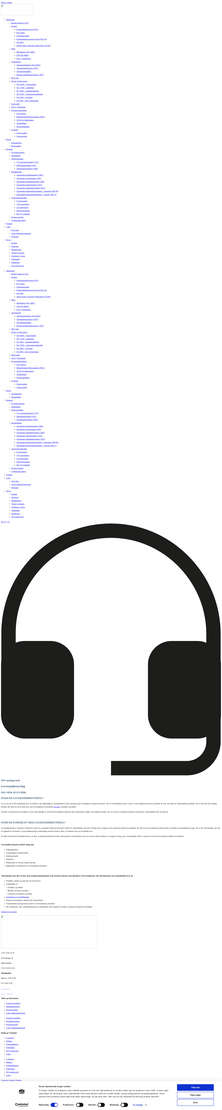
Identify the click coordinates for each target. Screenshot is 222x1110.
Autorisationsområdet (19, 198)
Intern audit (15, 104)
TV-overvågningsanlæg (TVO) (27, 162)
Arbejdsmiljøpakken (23, 71)
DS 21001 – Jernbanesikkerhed (27, 91)
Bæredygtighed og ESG (20, 23)
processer (56, 807)
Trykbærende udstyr (18, 220)
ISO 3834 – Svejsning (24, 97)
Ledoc (8, 227)
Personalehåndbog (23, 127)
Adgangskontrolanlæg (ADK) (27, 169)
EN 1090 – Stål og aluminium (27, 101)
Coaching (14, 130)
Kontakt (14, 243)
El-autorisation (21, 201)
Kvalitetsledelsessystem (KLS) (27, 29)
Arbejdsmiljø (16, 62)
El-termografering (18, 152)
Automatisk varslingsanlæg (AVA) (28, 178)
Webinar (9, 1041)
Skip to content (6, 3)
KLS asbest (20, 33)
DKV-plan (15, 78)
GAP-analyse (21, 114)
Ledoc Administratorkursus (21, 233)
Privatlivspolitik (12, 1010)
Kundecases (15, 262)
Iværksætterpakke (22, 36)
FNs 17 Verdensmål (23, 59)
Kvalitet (14, 26)
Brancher (9, 149)
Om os (8, 240)
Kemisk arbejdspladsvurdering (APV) (30, 75)
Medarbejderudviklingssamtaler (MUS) (30, 117)
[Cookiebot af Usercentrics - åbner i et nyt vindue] (22, 1105)
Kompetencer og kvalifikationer (17, 897)
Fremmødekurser (12, 1044)
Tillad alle (195, 1087)
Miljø (13, 49)
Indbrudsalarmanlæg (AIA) (26, 165)
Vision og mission (17, 253)
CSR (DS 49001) (22, 55)
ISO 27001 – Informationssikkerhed (29, 94)
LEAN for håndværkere (25, 120)
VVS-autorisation (22, 204)
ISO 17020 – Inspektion (25, 88)
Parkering (14, 246)
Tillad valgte (195, 1095)
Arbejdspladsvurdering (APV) (27, 68)
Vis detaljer (138, 1105)
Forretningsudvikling (19, 110)
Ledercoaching (21, 136)
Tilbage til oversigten (9, 912)
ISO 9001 (20, 42)
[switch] (79, 1105)
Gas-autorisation (22, 207)
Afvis (195, 1102)
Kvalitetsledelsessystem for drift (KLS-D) (31, 39)
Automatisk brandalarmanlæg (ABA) (29, 175)
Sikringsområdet (17, 159)
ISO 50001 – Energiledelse (26, 84)
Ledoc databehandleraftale (15, 1013)
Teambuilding (21, 123)
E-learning (10, 1038)
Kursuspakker (16, 146)
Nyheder (9, 224)
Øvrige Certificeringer (19, 81)
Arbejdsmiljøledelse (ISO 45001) (28, 65)
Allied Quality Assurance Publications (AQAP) (33, 46)
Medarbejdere (16, 250)
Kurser (8, 139)
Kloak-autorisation (23, 211)
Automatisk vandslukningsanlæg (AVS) (30, 188)
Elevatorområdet (17, 217)
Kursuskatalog (16, 143)
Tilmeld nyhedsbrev (13, 1003)
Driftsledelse (15, 156)
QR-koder (14, 237)
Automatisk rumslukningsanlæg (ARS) (30, 182)
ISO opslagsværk (17, 266)
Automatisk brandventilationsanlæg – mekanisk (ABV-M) (37, 191)
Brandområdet (16, 172)
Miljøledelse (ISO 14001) (25, 52)
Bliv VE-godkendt (23, 214)
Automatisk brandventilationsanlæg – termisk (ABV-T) (36, 195)
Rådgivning (10, 20)
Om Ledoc (15, 230)
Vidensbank (15, 259)
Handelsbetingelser (13, 1007)
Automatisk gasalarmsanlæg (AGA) (29, 185)
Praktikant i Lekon (18, 256)
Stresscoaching (21, 133)
